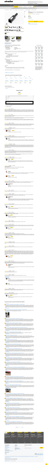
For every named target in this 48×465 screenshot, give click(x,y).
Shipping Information (7, 447)
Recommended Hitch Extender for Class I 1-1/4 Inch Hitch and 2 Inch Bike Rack (15, 393)
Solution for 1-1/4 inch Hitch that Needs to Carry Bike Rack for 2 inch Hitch (14, 318)
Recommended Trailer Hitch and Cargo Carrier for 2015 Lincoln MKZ (14, 357)
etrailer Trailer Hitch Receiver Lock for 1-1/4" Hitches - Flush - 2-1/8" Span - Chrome (21, 80)
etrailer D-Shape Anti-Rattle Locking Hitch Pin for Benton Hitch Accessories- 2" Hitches (26, 80)
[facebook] (37, 454)
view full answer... (7, 311)
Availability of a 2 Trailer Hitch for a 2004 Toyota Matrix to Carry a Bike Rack (15, 376)
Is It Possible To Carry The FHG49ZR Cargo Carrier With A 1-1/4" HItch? (14, 421)
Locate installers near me (7, 43)
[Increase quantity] (32, 19)
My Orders (35, 3)
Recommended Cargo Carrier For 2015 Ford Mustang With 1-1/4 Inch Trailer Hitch (15, 416)
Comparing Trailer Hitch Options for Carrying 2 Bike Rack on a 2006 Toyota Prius (15, 304)
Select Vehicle (16, 6)
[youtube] (42, 454)
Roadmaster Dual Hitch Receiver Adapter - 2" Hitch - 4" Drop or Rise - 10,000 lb (31, 80)
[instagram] (40, 454)
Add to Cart (36, 21)
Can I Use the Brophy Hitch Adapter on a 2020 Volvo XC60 (13, 407)
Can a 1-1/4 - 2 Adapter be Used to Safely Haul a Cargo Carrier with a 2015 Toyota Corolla (16, 327)
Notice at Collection (31, 456)
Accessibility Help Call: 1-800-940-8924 (9, 456)
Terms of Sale (36, 456)
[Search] (28, 2)
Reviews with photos (8, 106)
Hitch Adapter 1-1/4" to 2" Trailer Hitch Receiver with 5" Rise (16, 80)
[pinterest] (39, 454)
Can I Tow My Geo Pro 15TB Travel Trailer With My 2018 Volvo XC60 (14, 348)
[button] (32, 79)
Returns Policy (6, 446)
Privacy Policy (16, 456)
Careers (16, 446)
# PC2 (10, 173)
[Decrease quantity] (29, 19)
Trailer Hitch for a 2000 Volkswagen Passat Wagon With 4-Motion (13, 384)
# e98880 (20, 173)
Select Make (25, 6)
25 (21, 427)
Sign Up (41, 447)
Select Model (29, 6)
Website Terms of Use (7, 457)
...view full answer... (7, 308)
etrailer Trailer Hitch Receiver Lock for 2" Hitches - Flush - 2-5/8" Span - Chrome (7, 80)
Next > (23, 427)
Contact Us (6, 448)
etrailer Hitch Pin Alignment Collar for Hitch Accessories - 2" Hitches (12, 80)
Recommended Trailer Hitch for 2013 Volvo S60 (11, 339)
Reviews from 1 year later (9, 105)
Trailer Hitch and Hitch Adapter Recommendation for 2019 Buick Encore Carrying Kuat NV (16, 309)
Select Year (20, 6)
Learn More (6, 88)
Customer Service (30, 3)
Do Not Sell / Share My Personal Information (24, 456)
